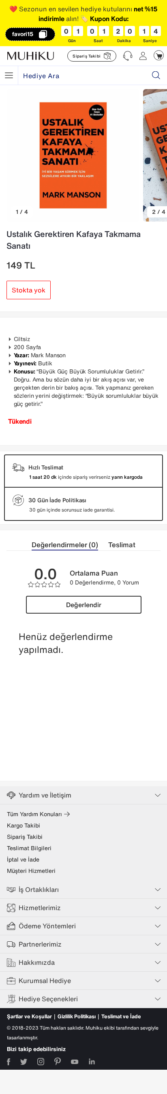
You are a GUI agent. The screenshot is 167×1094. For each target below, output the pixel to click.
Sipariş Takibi (25, 837)
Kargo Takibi (23, 825)
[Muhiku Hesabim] (143, 56)
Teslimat (121, 545)
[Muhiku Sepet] (159, 55)
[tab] (70, 545)
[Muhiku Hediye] (9, 75)
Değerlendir (83, 605)
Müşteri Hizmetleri (31, 871)
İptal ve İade (23, 859)
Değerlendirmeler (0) (65, 545)
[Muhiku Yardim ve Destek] (128, 56)
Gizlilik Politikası (77, 1016)
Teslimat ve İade (121, 1016)
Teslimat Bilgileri (29, 848)
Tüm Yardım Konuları (34, 814)
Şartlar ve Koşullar (29, 1016)
